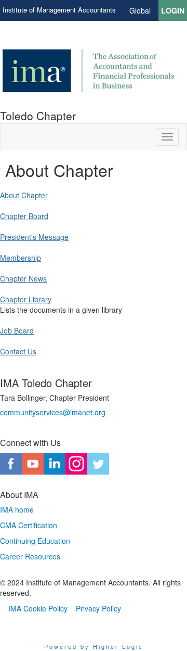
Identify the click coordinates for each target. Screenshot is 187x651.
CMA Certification (28, 525)
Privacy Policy (98, 608)
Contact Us (18, 351)
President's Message (34, 237)
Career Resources (30, 556)
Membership (20, 257)
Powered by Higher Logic (93, 646)
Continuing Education (35, 540)
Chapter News (23, 278)
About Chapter (24, 195)
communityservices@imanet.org (52, 412)
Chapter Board (24, 216)
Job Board (17, 330)
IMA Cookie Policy (38, 608)
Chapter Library (25, 299)
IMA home (17, 509)
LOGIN (172, 10)
